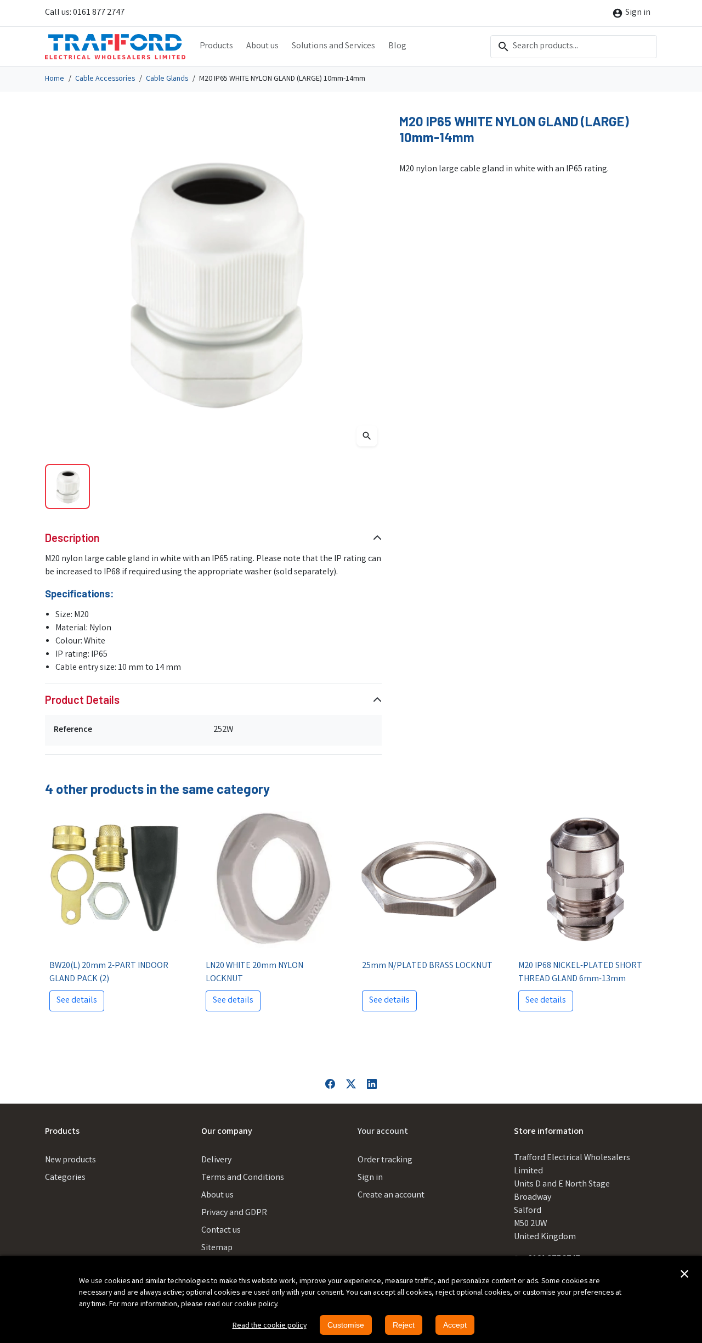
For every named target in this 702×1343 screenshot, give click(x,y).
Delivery (216, 1160)
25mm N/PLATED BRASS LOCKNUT (427, 966)
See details (76, 1000)
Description (72, 537)
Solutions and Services (333, 46)
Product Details (82, 699)
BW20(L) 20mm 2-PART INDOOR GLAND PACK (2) (108, 973)
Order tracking (385, 1160)
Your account (383, 1132)
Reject (404, 1324)
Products (216, 46)
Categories (65, 1178)
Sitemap (217, 1248)
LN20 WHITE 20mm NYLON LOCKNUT (254, 973)
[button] (684, 1273)
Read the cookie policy (270, 1325)
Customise (345, 1324)
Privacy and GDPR (234, 1213)
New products (70, 1160)
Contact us (221, 1230)
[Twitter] (351, 1083)
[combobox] (573, 46)
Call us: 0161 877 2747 (84, 13)
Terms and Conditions (242, 1178)
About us (262, 46)
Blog (397, 46)
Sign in (370, 1178)
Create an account (391, 1195)
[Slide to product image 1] (67, 486)
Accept (455, 1324)
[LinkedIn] (372, 1083)
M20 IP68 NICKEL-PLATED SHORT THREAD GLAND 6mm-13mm (580, 973)
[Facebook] (330, 1083)
